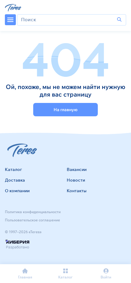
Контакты (77, 190)
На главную (65, 109)
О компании (17, 190)
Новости (76, 180)
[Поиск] (119, 19)
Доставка (15, 180)
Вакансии (77, 169)
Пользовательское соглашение (32, 220)
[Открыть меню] (10, 19)
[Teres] (13, 7)
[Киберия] (17, 244)
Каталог (13, 169)
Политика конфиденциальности (33, 212)
